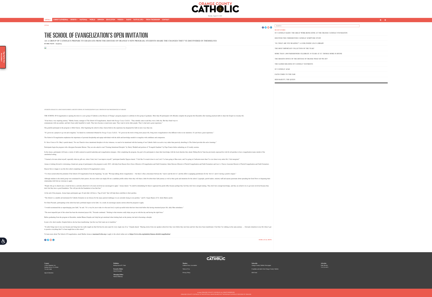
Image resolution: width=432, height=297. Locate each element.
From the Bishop (153, 20)
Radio (128, 20)
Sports (73, 20)
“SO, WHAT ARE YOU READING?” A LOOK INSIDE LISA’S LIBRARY (299, 43)
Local (47, 20)
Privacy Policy (186, 272)
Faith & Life (138, 20)
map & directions (48, 273)
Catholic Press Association (190, 265)
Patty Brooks (324, 265)
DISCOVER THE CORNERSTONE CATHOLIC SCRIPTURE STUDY (298, 38)
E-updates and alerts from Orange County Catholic (265, 269)
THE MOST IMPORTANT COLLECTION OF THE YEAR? (294, 48)
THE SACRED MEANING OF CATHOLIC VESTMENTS (294, 64)
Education (110, 20)
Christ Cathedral (60, 20)
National (83, 20)
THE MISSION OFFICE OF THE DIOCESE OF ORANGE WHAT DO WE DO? (301, 59)
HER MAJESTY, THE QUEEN (285, 79)
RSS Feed (254, 272)
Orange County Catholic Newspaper (261, 265)
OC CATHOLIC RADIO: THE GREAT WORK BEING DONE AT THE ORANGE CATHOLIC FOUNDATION (311, 33)
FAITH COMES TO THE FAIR (285, 74)
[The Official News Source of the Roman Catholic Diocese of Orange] (215, 6)
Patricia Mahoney (118, 276)
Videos (120, 20)
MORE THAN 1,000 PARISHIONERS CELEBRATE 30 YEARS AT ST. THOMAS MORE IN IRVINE (308, 53)
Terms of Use (186, 269)
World (92, 20)
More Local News (265, 239)
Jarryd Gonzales (117, 271)
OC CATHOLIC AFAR (282, 69)
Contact (165, 20)
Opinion (100, 20)
